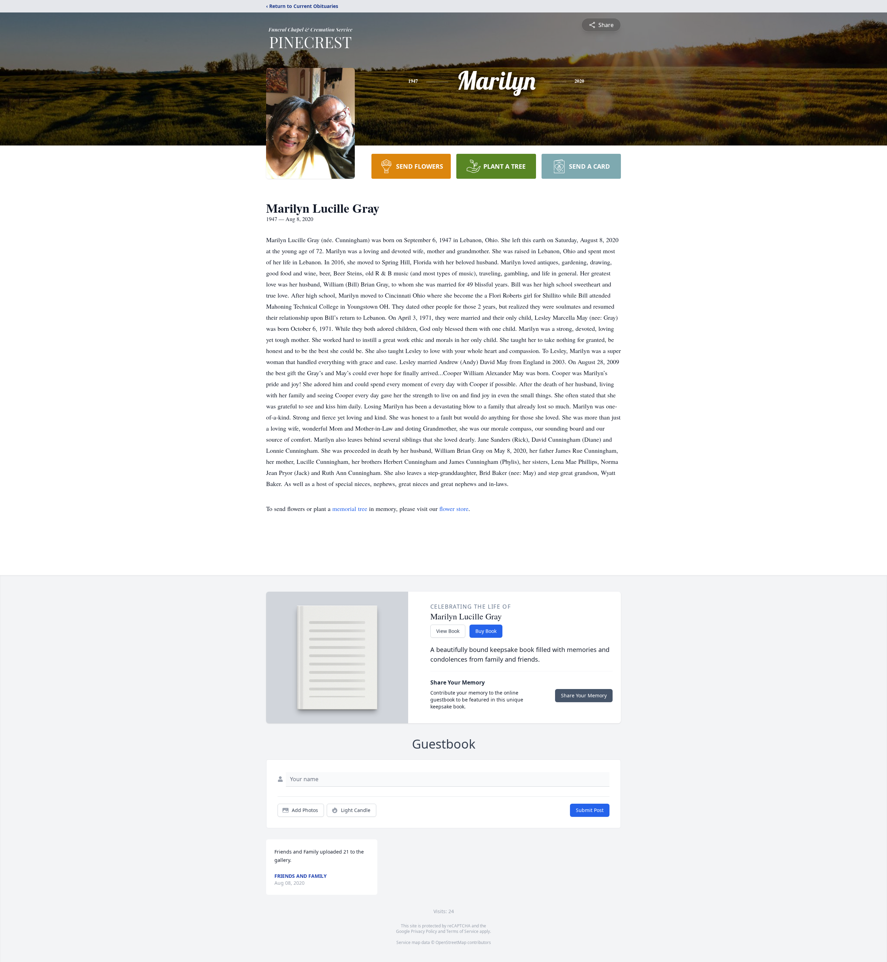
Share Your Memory (584, 695)
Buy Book (486, 631)
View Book (447, 631)
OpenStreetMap (451, 942)
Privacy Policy (424, 931)
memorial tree (349, 508)
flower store (453, 508)
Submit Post (590, 810)
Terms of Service (462, 931)
